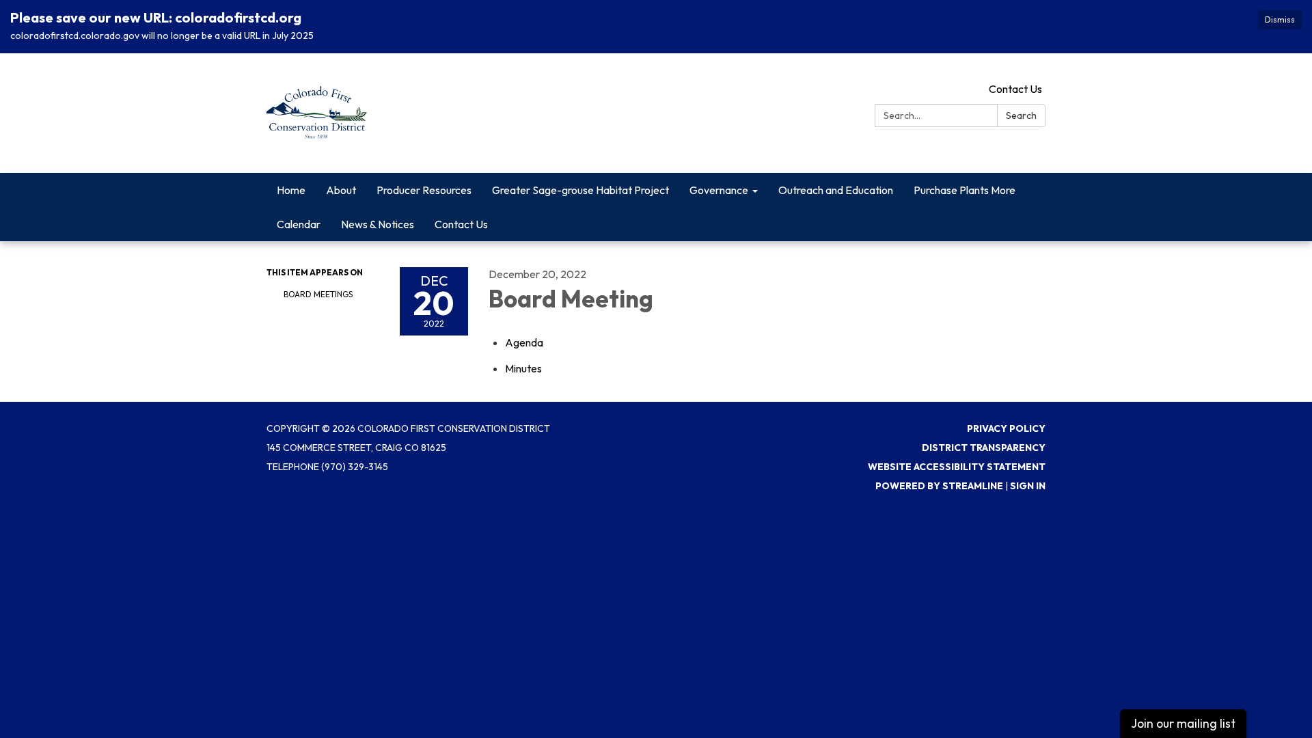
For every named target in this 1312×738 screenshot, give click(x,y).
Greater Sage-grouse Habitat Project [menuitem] (580, 190)
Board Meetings (318, 294)
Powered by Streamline (939, 486)
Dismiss (1280, 19)
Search (1021, 115)
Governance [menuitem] (718, 190)
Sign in (1028, 486)
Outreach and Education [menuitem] (835, 190)
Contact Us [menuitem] (461, 224)
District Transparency (984, 447)
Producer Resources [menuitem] (424, 190)
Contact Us (1015, 89)
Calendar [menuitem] (298, 224)
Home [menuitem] (291, 190)
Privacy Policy (1006, 428)
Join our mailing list (1183, 723)
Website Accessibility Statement (957, 467)
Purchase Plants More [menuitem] (964, 190)
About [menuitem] (341, 190)
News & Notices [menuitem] (377, 224)
